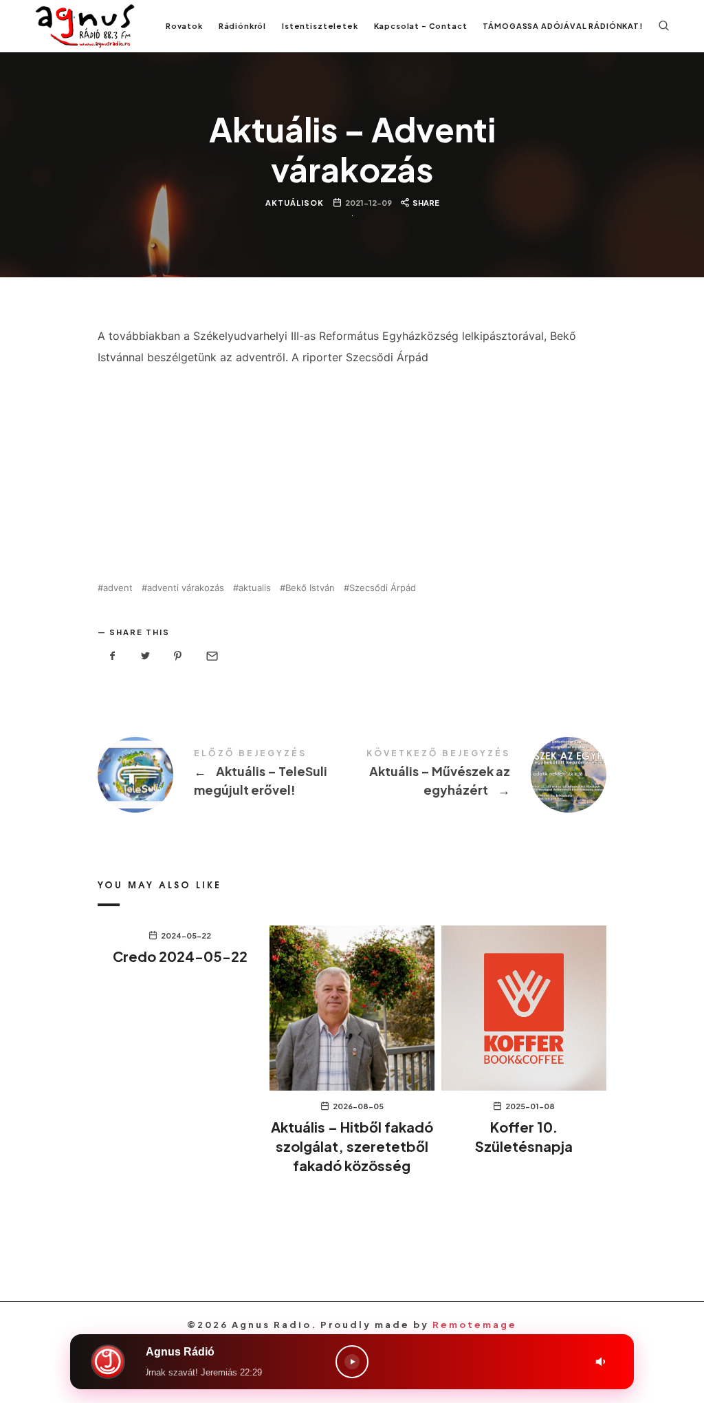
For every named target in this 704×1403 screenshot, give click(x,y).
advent (118, 587)
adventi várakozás (185, 587)
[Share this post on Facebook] (113, 656)
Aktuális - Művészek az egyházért (479, 775)
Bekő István (310, 587)
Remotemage (474, 1324)
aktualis (255, 587)
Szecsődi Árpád (382, 587)
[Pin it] (178, 656)
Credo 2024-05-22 (180, 956)
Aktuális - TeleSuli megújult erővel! (225, 775)
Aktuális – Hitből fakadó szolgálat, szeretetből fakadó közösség (352, 1146)
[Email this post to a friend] (211, 656)
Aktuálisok (294, 203)
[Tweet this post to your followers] (146, 656)
